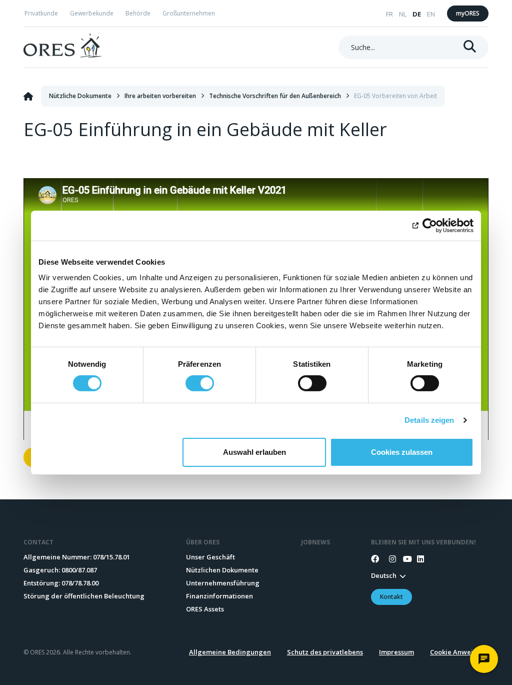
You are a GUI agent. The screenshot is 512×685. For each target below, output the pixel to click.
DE (416, 14)
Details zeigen (429, 420)
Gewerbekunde (92, 13)
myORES (468, 13)
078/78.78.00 (80, 582)
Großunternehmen (188, 13)
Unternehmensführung (223, 582)
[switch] (200, 383)
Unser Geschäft (210, 556)
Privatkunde (41, 13)
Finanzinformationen (219, 595)
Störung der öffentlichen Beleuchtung (84, 595)
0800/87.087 (79, 569)
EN (431, 14)
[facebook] (375, 559)
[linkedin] (417, 559)
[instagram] (389, 559)
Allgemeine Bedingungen (230, 651)
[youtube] (403, 559)
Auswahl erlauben (254, 452)
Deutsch (383, 575)
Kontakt (391, 596)
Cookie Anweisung (459, 651)
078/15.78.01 (111, 556)
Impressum (396, 651)
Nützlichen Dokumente (222, 569)
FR (389, 14)
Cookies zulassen (401, 452)
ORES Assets (205, 608)
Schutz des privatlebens (325, 651)
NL (402, 14)
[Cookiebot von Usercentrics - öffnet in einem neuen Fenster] (430, 225)
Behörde (138, 13)
